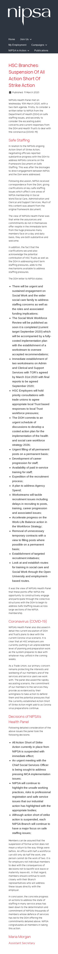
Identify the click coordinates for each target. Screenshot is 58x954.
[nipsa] (29, 15)
